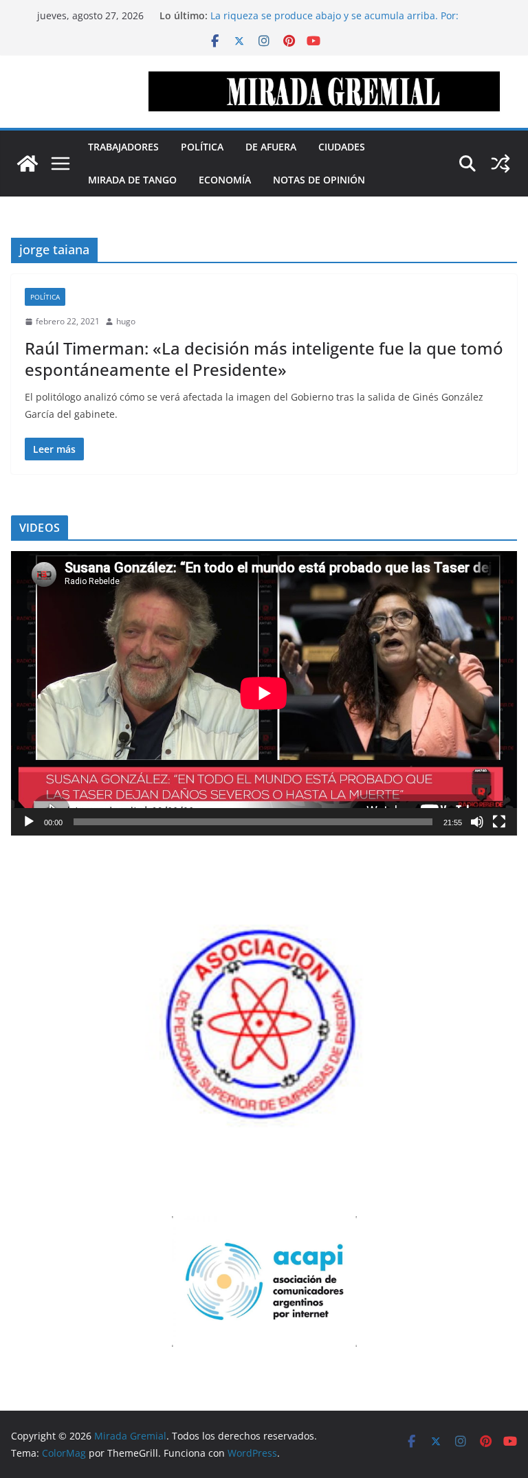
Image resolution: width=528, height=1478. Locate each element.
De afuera (270, 146)
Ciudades (341, 146)
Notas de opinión (319, 179)
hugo (125, 321)
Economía (225, 179)
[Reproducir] (29, 822)
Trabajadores (123, 146)
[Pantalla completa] (499, 822)
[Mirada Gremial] (27, 163)
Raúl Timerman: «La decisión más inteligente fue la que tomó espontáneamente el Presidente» (264, 359)
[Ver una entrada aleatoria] (500, 163)
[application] (264, 693)
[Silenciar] (477, 822)
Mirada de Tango (132, 179)
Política (202, 146)
